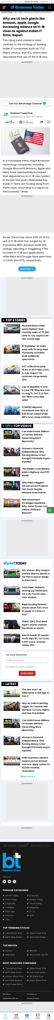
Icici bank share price (14, 980)
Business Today (31, 2)
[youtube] (9, 881)
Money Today (36, 899)
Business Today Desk (21, 113)
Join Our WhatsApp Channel (25, 103)
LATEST (11, 684)
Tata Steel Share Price (38, 937)
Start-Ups (10, 911)
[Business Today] (27, 7)
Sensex (8, 950)
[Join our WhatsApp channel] (50, 512)
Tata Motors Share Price (14, 933)
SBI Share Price (36, 976)
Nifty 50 (33, 950)
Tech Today (11, 899)
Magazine (34, 907)
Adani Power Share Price (38, 933)
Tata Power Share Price (14, 984)
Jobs (7, 919)
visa (20, 12)
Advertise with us (10, 998)
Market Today (12, 895)
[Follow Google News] (26, 122)
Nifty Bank (10, 954)
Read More (26, 269)
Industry (9, 915)
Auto (31, 915)
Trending (9, 907)
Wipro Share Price (37, 980)
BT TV (32, 911)
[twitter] (14, 881)
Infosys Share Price (14, 976)
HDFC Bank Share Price (14, 937)
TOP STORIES (15, 320)
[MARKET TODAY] (15, 563)
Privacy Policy (33, 998)
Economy (34, 895)
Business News (6, 12)
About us (7, 994)
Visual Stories (35, 903)
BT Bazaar (44, 2)
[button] (48, 1016)
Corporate (10, 903)
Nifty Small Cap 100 (38, 954)
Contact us (32, 994)
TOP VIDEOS (22, 426)
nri (16, 12)
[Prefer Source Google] (10, 122)
